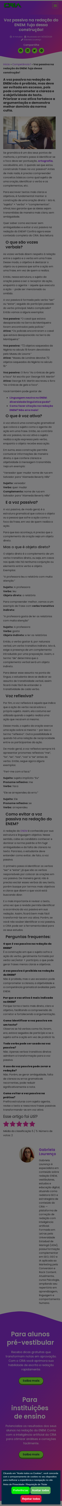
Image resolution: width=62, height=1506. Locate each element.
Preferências (20, 1490)
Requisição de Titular (36, 1484)
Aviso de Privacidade (13, 1484)
